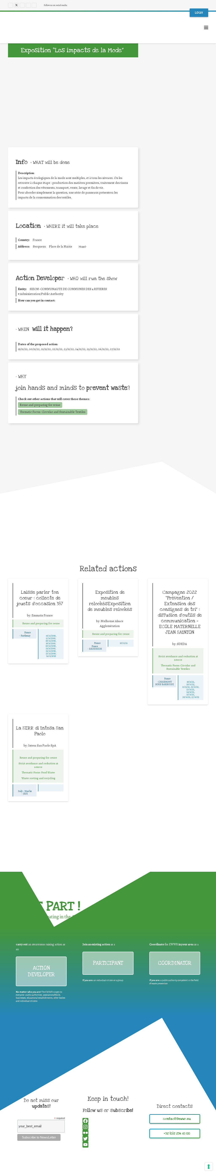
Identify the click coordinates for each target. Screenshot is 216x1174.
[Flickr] (34, 5)
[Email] (178, 266)
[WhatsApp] (178, 260)
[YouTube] (28, 5)
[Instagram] (22, 5)
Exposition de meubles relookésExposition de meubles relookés (110, 600)
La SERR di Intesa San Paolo (39, 731)
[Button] (18, 623)
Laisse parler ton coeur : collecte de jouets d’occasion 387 (40, 598)
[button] (206, 27)
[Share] (178, 272)
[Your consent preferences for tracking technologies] (209, 1167)
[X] (16, 5)
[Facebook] (10, 5)
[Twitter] (178, 254)
